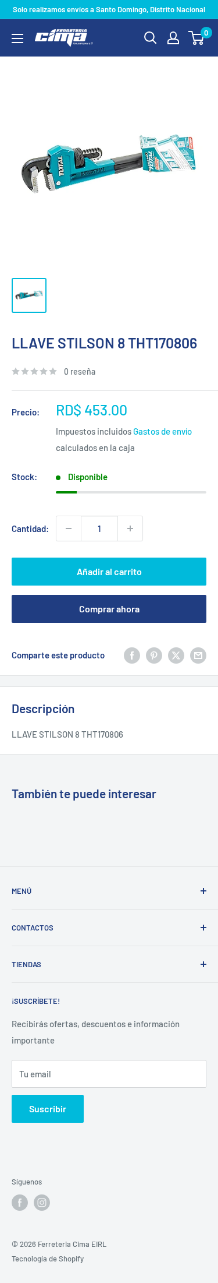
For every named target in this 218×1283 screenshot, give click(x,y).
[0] (197, 38)
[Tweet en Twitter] (176, 655)
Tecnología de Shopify (48, 1258)
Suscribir (47, 1108)
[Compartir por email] (198, 655)
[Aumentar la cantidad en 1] (130, 528)
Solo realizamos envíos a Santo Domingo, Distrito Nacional (109, 9)
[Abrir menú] (17, 38)
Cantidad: (30, 528)
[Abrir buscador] (150, 37)
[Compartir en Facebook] (132, 655)
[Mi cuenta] (173, 37)
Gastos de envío (162, 431)
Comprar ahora (109, 608)
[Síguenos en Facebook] (20, 1202)
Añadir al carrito (109, 571)
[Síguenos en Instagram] (42, 1202)
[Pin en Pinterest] (154, 655)
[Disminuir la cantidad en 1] (68, 528)
